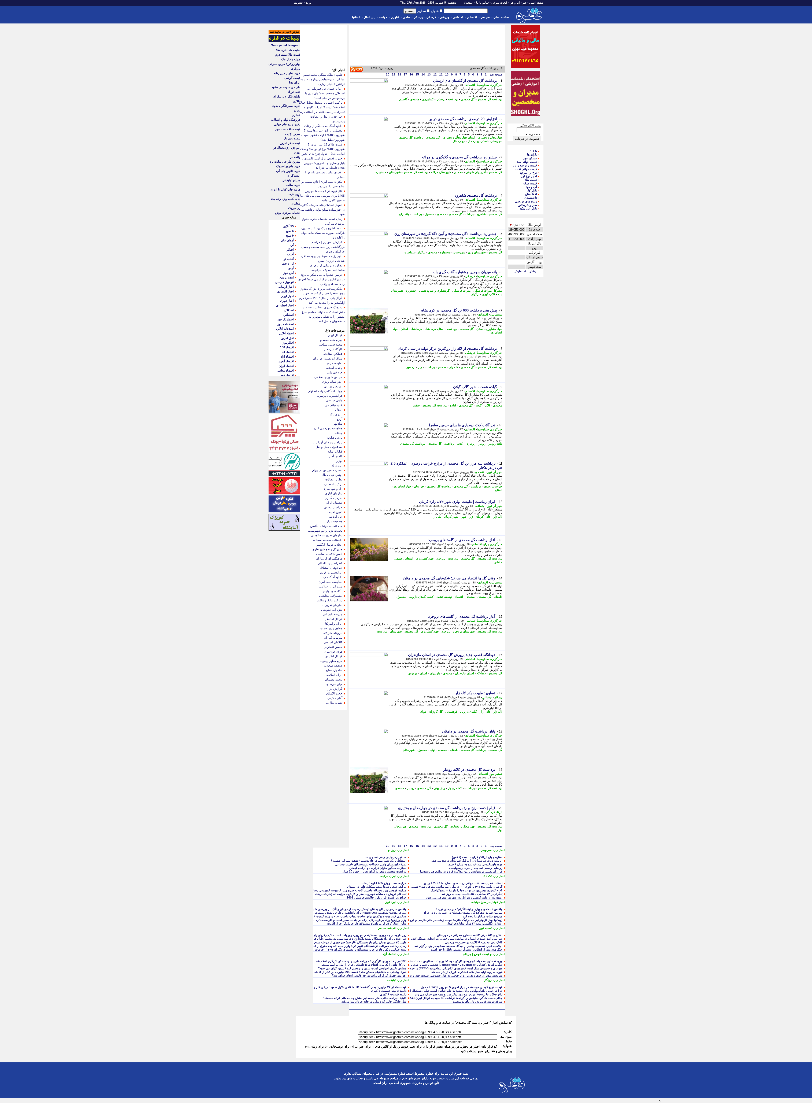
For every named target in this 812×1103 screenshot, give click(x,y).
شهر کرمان (451, 516)
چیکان (338, 433)
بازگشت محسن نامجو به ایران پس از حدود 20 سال (374, 871)
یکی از (437, 516)
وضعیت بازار (334, 521)
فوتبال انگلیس (333, 656)
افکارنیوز (288, 342)
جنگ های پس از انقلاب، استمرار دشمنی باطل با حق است (466, 949)
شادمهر (337, 423)
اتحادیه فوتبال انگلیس (329, 544)
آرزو (339, 419)
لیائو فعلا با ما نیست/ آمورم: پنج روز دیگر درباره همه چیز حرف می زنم (458, 994)
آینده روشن (287, 277)
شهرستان (496, 141)
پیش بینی (439, 788)
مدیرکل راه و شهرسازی (327, 549)
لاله (488, 516)
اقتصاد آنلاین (286, 361)
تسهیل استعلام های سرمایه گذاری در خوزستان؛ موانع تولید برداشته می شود (322, 209)
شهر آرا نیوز (494, 472)
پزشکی (418, 17)
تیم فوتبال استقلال (331, 567)
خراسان (419, 486)
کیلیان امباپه (335, 451)
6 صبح (290, 231)
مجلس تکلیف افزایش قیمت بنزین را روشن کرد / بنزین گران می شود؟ (362, 968)
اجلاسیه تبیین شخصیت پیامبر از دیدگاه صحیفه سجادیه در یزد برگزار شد (458, 946)
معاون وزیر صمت (331, 628)
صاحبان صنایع (334, 670)
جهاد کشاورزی (402, 486)
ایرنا (499, 812)
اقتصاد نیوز (287, 375)
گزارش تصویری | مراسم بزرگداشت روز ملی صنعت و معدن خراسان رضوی (323, 246)
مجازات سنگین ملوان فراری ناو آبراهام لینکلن (377, 868)
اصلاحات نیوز (286, 324)
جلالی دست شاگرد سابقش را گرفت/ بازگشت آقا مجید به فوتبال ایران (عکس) (453, 998)
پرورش (412, 673)
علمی (406, 17)
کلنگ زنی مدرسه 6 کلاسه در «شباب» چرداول (473, 942)
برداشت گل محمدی (489, 99)
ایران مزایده (388, 876)
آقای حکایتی (334, 698)
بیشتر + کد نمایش (525, 271)
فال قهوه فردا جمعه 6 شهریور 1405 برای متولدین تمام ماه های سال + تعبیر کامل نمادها (321, 195)
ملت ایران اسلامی (330, 586)
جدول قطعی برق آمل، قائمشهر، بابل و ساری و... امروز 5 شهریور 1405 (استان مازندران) (323, 163)
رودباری (470, 443)
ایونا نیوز (390, 902)
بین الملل (369, 17)
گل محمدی (468, 99)
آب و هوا (515, 2)
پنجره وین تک (292, 138)
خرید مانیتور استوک (288, 166)
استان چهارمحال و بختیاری (459, 137)
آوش (291, 268)
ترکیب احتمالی (333, 484)
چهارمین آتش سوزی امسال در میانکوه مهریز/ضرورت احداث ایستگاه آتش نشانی (452, 938)
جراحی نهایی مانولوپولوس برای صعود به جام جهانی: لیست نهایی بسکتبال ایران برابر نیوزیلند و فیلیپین (439, 990)
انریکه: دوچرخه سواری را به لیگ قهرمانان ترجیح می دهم (466, 860)
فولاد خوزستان (333, 651)
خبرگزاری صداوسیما (489, 84)
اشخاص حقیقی (403, 558)
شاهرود (481, 214)
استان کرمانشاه (434, 329)
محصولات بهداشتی (330, 595)
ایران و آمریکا (333, 623)
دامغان (498, 596)
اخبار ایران (287, 296)
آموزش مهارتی (333, 386)
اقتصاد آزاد (389, 954)
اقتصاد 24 (288, 352)
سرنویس (486, 850)
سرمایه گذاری (333, 498)
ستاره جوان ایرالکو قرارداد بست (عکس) (477, 857)
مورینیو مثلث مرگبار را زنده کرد (482, 916)
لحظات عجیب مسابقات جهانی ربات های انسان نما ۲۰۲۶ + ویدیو (463, 883)
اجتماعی (458, 17)
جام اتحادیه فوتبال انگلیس (326, 526)
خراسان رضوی (493, 486)
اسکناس (288, 314)
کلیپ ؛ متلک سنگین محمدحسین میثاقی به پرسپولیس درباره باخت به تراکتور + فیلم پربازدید (322, 79)
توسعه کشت (444, 596)
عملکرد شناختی (332, 353)
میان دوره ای (334, 684)
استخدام (468, 2)
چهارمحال (459, 141)
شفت (416, 405)
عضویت (298, 2)
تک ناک (487, 876)
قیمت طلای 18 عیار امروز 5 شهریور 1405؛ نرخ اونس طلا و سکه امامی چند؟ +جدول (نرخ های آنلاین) (322, 149)
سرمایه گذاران (333, 637)
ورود (308, 2)
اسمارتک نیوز (285, 319)
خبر (525, 2)
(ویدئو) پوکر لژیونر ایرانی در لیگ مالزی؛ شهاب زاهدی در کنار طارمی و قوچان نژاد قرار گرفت (444, 920)
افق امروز (287, 338)
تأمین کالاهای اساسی (329, 554)
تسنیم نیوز (496, 314)
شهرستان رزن (477, 252)
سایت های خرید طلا (288, 50)
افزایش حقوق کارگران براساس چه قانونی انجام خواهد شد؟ (369, 975)
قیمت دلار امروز (290, 143)
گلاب (487, 405)
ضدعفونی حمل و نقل (329, 447)
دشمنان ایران (334, 502)
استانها (356, 17)
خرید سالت (293, 185)
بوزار (339, 460)
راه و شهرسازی (332, 488)
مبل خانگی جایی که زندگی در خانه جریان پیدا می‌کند (374, 1001)
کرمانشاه (416, 329)
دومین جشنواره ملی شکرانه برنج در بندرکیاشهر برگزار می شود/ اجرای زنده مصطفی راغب (321, 279)
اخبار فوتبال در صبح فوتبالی (488, 902)
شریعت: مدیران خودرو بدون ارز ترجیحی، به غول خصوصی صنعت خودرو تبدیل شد (451, 975)
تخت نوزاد (294, 91)
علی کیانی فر (334, 405)
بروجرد (440, 558)
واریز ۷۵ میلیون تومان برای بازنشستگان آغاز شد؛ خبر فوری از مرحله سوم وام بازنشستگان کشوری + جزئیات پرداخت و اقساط (327, 942)
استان (404, 329)
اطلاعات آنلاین (285, 328)
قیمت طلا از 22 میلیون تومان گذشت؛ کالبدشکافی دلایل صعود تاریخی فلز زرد (358, 987)
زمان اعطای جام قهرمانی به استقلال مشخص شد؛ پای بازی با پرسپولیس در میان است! (325, 93)
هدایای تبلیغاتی (291, 180)
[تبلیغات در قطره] (284, 40)
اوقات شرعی (499, 2)
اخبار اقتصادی (285, 291)
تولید (432, 750)
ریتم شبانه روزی (332, 381)
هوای (423, 711)
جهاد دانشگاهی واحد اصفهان (325, 391)
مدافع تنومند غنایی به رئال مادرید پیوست (477, 1001)
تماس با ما (482, 2)
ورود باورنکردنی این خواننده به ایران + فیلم (475, 864)
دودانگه (481, 673)
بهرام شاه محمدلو (331, 340)
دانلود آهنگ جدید (332, 577)
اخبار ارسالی (286, 286)
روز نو (392, 850)
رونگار (498, 697)
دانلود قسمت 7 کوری (393, 994)
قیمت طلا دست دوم (287, 54)
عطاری (296, 115)
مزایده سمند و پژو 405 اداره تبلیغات (384, 883)
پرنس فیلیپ (334, 437)
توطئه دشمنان (333, 679)
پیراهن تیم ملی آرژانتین (327, 442)
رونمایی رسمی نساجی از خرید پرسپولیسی (475, 868)
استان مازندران (464, 673)
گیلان (479, 405)
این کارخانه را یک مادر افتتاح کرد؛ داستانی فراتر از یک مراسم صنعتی (363, 964)
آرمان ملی (287, 240)
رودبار (482, 443)
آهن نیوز (289, 272)
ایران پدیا (294, 82)
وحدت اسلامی (333, 367)
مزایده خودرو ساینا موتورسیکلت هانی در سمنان (376, 886)
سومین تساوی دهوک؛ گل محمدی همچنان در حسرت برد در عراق (462, 912)
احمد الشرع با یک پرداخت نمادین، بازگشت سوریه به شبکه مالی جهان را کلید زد (323, 232)
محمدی (414, 99)
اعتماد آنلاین (286, 333)
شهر (463, 516)
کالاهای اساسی (333, 642)
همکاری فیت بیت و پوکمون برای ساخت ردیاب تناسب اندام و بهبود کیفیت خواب (357, 916)
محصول (429, 214)
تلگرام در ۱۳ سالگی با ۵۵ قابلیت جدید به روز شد (472, 894)
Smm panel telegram (285, 45)
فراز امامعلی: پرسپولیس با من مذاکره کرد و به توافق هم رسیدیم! (461, 871)
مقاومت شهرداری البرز (327, 428)
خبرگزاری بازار (493, 544)
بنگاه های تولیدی (332, 591)
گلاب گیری (488, 294)
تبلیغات (391, 980)
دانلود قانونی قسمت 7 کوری (388, 990)
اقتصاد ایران (286, 366)
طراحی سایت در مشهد (286, 87)
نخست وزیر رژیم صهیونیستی (324, 530)
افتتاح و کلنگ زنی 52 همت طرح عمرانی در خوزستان (469, 935)
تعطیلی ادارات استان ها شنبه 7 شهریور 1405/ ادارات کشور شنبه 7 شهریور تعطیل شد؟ (323, 135)
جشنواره (381, 172)
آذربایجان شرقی (476, 172)
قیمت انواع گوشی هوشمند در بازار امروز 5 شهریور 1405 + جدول (461, 987)
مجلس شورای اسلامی (328, 377)
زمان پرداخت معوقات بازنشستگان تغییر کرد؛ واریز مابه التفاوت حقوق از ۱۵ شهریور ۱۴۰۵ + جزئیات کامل (341, 946)
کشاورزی (428, 99)
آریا (292, 245)
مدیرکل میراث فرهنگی (487, 290)
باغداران (404, 214)
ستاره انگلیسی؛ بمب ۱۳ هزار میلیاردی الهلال (474, 923)
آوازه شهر (287, 263)
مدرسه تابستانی (332, 614)
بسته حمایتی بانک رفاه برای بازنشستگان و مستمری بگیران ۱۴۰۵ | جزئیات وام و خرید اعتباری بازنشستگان (341, 949)
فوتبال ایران (335, 335)
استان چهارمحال (478, 141)
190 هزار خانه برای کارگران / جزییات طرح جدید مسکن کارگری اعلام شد (361, 961)
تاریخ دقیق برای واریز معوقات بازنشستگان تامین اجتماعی (370, 864)
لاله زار (453, 367)
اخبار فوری (287, 300)
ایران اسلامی (334, 674)
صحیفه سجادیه (333, 665)
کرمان (480, 516)
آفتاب (290, 254)
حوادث (383, 17)
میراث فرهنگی (461, 290)
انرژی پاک (336, 414)
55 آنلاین (288, 226)
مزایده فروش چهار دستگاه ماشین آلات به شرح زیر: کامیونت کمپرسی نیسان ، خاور (354, 890)
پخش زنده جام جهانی (287, 124)
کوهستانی (451, 711)
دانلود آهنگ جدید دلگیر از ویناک (323, 126)
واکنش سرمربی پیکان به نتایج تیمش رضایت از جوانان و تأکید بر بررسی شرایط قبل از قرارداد (348, 909)
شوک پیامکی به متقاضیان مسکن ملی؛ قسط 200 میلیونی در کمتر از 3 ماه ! (359, 972)
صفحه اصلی (536, 2)
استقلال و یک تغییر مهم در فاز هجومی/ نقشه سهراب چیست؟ (368, 860)
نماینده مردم (334, 363)
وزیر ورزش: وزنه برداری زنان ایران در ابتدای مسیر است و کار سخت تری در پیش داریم (352, 920)
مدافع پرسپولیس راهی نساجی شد (385, 857)
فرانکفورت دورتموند (329, 395)
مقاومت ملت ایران (330, 581)
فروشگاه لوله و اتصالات (285, 119)
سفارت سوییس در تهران (327, 470)
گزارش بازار (334, 688)
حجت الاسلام (334, 693)
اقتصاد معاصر (285, 370)
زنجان (338, 409)
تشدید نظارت (334, 702)
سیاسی (485, 17)
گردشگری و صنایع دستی (434, 290)
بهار (500, 830)
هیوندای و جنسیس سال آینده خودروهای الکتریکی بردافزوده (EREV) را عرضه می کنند (449, 968)
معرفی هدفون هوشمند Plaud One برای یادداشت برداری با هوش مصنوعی (360, 912)
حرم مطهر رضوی (331, 661)
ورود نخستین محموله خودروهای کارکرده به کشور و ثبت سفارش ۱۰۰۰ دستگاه (454, 961)
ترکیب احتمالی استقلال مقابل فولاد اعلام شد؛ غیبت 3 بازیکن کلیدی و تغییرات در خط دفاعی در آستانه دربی (322, 107)
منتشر (498, 562)
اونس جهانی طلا (332, 474)
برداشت (453, 99)
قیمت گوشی (292, 78)
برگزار (421, 252)
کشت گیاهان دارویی (421, 596)
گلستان (403, 99)
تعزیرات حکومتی (331, 609)
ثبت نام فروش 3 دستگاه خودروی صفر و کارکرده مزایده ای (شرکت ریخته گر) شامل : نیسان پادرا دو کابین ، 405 (336, 894)
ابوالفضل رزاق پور (331, 572)
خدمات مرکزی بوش (287, 212)
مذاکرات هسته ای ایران (327, 358)
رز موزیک (294, 208)
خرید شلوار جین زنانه (287, 73)
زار (420, 367)
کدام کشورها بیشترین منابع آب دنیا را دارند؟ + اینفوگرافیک (466, 890)
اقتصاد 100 (287, 347)
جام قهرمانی (334, 372)
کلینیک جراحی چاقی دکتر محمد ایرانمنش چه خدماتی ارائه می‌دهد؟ (364, 998)
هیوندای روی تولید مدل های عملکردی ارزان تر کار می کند (466, 972)
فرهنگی (431, 17)
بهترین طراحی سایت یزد (285, 161)
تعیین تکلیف (335, 512)
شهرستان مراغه (441, 172)
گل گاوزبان (436, 711)
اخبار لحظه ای (285, 305)
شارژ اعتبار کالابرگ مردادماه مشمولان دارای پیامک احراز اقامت (366, 923)
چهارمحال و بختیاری (490, 137)
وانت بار (295, 157)
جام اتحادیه (335, 516)
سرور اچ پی (292, 133)
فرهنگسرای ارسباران (329, 558)
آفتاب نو (289, 259)
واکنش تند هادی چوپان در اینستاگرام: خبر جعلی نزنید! (469, 909)
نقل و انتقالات (333, 479)
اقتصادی (472, 17)
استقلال (289, 310)
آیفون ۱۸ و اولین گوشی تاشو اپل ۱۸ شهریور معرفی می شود (464, 897)
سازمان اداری (333, 493)
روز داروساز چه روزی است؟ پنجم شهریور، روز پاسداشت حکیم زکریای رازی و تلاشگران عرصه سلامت (342, 935)
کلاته (460, 443)
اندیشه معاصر (387, 928)
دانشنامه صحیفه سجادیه (327, 540)
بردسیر (410, 367)
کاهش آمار (335, 456)
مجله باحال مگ (290, 59)
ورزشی (444, 17)
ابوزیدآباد (337, 465)
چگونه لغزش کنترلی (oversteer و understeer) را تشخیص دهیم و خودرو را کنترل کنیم (448, 964)
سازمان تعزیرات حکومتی (326, 535)
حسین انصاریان (333, 647)
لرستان (440, 99)
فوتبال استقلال (333, 619)
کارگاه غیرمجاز (333, 349)
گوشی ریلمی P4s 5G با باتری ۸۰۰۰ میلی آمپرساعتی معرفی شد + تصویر (456, 886)
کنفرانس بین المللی (330, 563)
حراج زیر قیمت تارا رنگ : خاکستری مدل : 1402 (376, 897)
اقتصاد (459, 596)
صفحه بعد (495, 74)
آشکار (290, 249)
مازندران (435, 673)
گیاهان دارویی (468, 711)
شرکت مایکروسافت (329, 600)
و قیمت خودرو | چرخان (477, 954)
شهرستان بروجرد (464, 631)
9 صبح (290, 235)
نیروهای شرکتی (332, 633)
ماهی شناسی (334, 400)
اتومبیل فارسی (284, 282)
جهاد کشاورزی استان (489, 329)
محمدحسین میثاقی (330, 344)
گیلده (453, 405)
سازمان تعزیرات (332, 605)
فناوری (395, 17)
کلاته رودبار (495, 443)
